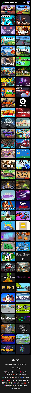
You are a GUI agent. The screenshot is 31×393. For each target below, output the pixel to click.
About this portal (10, 364)
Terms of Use (21, 364)
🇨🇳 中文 (26, 383)
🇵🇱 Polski (5, 380)
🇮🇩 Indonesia (16, 377)
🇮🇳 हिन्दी (11, 383)
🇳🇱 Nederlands (19, 383)
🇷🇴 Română (8, 386)
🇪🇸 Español (23, 372)
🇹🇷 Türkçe (11, 380)
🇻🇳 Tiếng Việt (17, 375)
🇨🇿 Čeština (23, 386)
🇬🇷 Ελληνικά (15, 388)
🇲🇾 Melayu (15, 386)
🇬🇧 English (7, 372)
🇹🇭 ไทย (24, 375)
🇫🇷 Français (15, 372)
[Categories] (24, 2)
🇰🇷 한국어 (5, 383)
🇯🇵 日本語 (26, 380)
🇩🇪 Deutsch (8, 375)
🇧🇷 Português (6, 377)
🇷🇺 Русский (25, 377)
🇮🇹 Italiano (19, 380)
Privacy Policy (15, 368)
